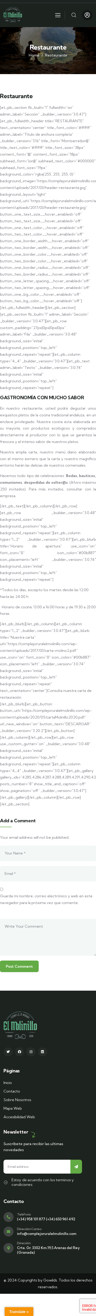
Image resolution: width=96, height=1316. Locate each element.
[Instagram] (30, 1051)
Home (34, 55)
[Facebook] (19, 1051)
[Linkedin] (42, 1051)
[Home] (12, 15)
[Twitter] (8, 1051)
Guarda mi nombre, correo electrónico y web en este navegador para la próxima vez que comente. (46, 899)
